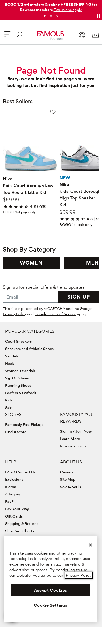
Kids (8, 400)
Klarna (10, 486)
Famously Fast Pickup (23, 424)
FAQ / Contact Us (20, 472)
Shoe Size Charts (19, 531)
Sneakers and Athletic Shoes (29, 348)
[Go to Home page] (51, 35)
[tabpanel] (51, 6)
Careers (66, 472)
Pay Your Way (17, 508)
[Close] (90, 545)
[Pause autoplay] (98, 16)
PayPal (10, 501)
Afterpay (12, 494)
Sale (8, 407)
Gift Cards (14, 516)
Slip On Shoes (17, 378)
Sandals (11, 356)
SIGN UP (78, 297)
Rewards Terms (73, 446)
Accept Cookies (50, 590)
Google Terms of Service (55, 314)
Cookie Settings (50, 605)
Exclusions (14, 479)
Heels (9, 363)
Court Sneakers (18, 341)
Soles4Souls (70, 486)
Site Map (67, 479)
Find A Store (15, 432)
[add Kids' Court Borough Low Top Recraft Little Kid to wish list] (53, 112)
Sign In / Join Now (76, 431)
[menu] (7, 36)
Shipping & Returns (21, 523)
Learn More (70, 438)
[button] (68, 9)
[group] (31, 263)
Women (31, 263)
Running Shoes (18, 385)
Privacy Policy (79, 575)
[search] (19, 36)
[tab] (45, 16)
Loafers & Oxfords (20, 392)
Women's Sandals (20, 370)
